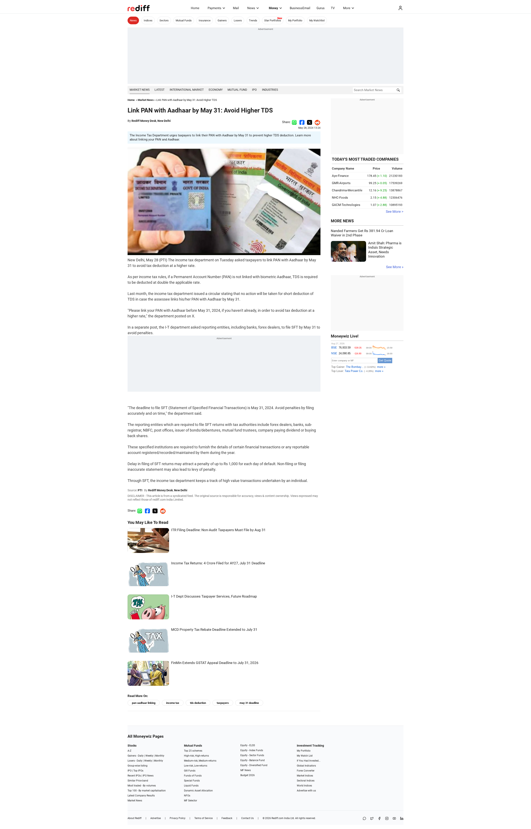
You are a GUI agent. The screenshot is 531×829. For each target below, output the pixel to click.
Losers (238, 20)
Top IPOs (138, 770)
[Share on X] (372, 819)
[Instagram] (387, 819)
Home (195, 8)
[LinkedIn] (401, 819)
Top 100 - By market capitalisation (147, 790)
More (346, 8)
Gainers (222, 20)
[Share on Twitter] (309, 122)
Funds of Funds (193, 775)
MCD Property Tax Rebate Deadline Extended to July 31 (214, 630)
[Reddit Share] (316, 122)
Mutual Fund (237, 89)
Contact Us (247, 818)
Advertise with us (306, 790)
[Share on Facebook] (301, 122)
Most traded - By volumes (142, 785)
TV (333, 8)
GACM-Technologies (346, 205)
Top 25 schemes (193, 750)
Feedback (227, 818)
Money (273, 8)
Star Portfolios (272, 20)
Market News (140, 89)
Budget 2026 (247, 775)
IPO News (148, 775)
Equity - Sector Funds (252, 755)
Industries (270, 89)
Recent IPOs (134, 775)
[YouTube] (394, 819)
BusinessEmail (300, 8)
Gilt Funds (189, 770)
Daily (141, 755)
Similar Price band (138, 780)
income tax (172, 702)
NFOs (187, 795)
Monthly (159, 755)
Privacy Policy (177, 818)
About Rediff (134, 818)
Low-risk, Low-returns (195, 765)
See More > (394, 212)
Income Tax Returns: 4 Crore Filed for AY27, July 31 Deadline (218, 563)
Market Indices (305, 775)
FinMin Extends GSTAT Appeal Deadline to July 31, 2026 (214, 663)
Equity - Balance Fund (252, 760)
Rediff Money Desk (144, 120)
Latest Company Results (141, 795)
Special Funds (192, 780)
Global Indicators (306, 765)
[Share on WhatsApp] (364, 819)
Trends (253, 20)
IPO (254, 89)
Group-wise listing (137, 765)
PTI (140, 490)
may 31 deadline (249, 702)
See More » (394, 267)
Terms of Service (203, 818)
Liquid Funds (191, 785)
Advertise (155, 818)
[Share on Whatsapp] (294, 122)
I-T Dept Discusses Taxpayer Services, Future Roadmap (214, 596)
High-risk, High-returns (196, 755)
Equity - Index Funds (251, 750)
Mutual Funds (184, 20)
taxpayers (223, 702)
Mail (236, 8)
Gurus (321, 8)
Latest (159, 89)
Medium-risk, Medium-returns (200, 760)
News (251, 8)
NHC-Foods (340, 197)
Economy (216, 89)
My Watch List (305, 755)
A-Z (129, 750)
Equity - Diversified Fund (253, 765)
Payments (214, 8)
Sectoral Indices (305, 780)
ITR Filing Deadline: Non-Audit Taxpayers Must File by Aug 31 (218, 530)
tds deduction (198, 702)
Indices (148, 20)
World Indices (304, 785)
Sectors (164, 20)
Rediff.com (278, 818)
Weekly (149, 755)
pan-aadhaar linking (143, 702)
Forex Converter (305, 770)
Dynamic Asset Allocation (198, 790)
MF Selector (190, 800)
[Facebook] (379, 819)
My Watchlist (317, 20)
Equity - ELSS (247, 745)
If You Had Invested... (308, 760)
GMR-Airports (341, 183)
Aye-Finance (340, 176)
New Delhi (164, 120)
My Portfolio (295, 20)
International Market (187, 89)
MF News (245, 770)
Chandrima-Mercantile (347, 190)
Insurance (205, 20)
